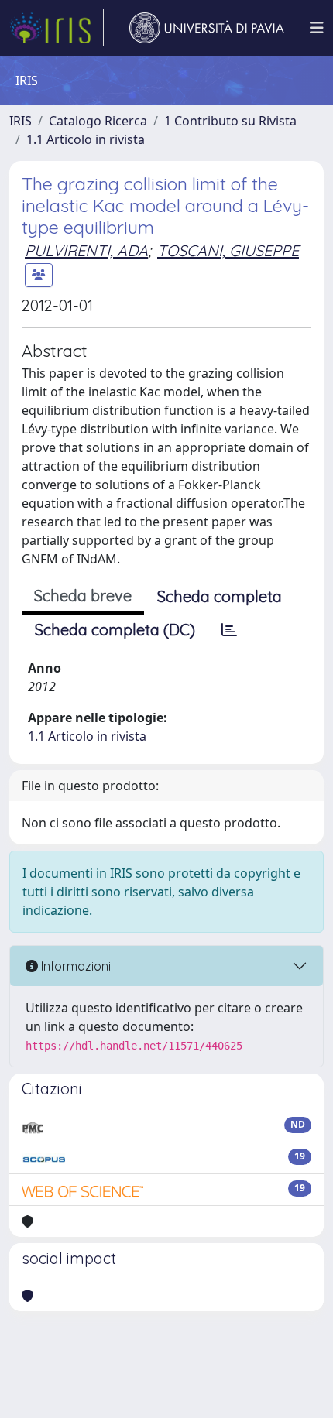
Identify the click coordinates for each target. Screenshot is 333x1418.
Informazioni (74, 966)
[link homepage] (56, 27)
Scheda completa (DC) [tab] (115, 629)
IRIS (20, 120)
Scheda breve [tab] (83, 595)
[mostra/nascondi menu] (317, 28)
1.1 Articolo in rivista (85, 139)
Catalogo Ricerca (98, 120)
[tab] (229, 630)
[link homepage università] (207, 27)
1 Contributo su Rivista (230, 120)
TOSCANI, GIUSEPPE (228, 250)
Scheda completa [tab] (219, 596)
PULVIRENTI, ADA (86, 250)
